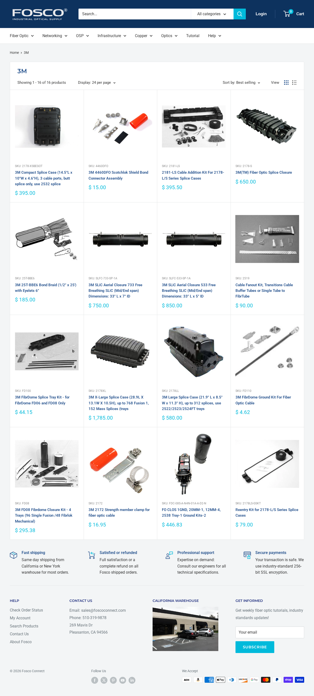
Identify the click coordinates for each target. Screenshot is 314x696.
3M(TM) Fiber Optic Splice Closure (264, 172)
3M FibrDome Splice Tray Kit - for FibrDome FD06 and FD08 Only (42, 400)
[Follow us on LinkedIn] (132, 680)
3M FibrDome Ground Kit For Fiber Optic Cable (263, 400)
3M (26, 53)
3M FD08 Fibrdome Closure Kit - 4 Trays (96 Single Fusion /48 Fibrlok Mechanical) (43, 516)
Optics (166, 35)
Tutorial (192, 35)
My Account (20, 618)
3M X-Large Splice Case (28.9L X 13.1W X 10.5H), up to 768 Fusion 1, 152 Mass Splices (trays (119, 403)
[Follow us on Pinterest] (113, 680)
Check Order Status (26, 610)
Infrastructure (109, 35)
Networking (52, 35)
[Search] (240, 14)
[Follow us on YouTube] (122, 680)
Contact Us (19, 634)
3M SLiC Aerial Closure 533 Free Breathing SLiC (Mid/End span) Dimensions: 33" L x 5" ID (189, 291)
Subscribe (255, 647)
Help (212, 35)
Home (14, 53)
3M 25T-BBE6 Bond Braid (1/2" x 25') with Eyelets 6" (45, 288)
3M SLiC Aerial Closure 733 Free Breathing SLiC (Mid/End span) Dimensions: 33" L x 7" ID (115, 291)
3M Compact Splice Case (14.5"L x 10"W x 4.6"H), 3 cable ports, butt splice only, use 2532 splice (43, 178)
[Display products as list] (294, 82)
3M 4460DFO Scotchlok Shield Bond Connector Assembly (118, 175)
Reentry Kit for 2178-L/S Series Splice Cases (267, 513)
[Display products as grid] (286, 82)
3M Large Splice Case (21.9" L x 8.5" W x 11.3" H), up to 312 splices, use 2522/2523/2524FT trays (192, 403)
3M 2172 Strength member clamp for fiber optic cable (119, 513)
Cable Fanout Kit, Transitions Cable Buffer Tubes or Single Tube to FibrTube (264, 291)
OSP (80, 35)
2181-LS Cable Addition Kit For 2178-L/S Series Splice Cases (193, 175)
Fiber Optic (19, 35)
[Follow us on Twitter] (104, 680)
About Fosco (21, 641)
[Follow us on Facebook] (94, 680)
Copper (141, 35)
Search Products (24, 626)
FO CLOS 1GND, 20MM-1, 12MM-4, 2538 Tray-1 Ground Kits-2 (191, 513)
